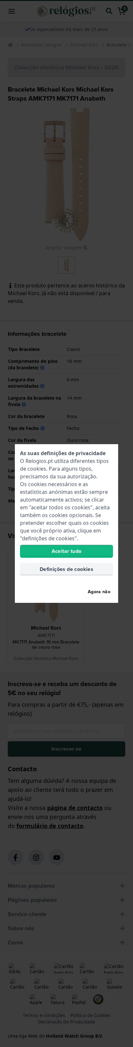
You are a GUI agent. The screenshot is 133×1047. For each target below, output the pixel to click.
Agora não (99, 591)
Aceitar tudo (67, 551)
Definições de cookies (66, 569)
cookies (36, 468)
